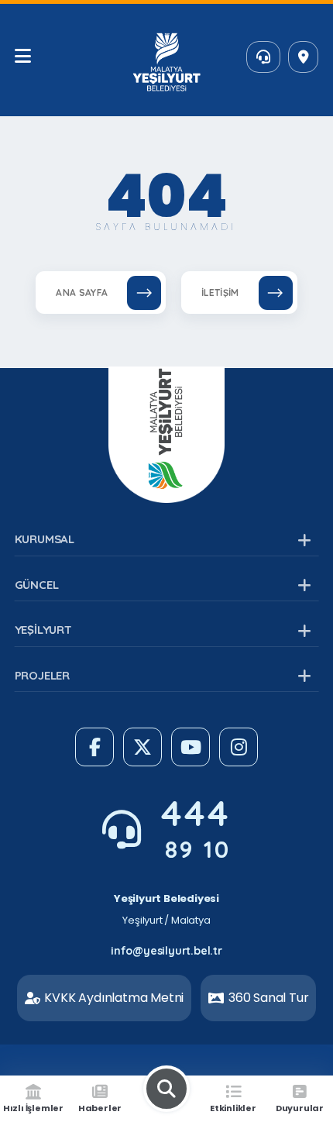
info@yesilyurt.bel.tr (166, 951)
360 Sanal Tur (268, 998)
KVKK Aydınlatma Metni (114, 998)
